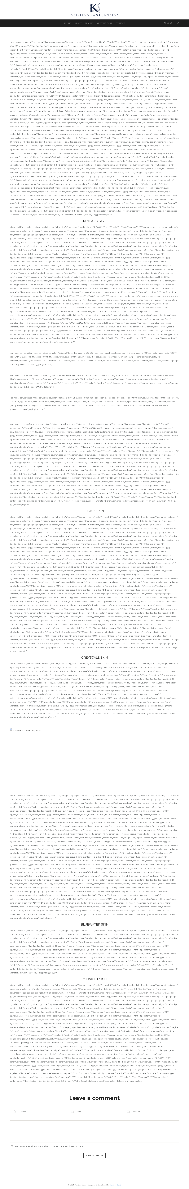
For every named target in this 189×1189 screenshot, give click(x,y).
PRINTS (67, 23)
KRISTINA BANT (104, 23)
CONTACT (120, 23)
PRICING (89, 23)
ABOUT (78, 23)
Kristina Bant (115, 1185)
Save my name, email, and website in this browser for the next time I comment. (48, 1146)
